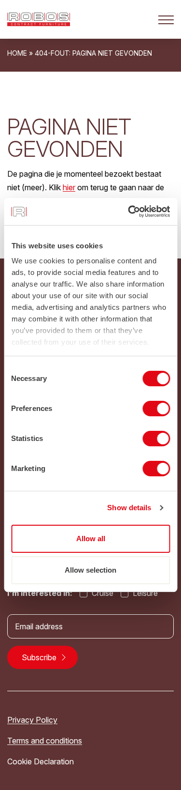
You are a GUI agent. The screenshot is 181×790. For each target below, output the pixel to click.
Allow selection (90, 570)
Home (17, 53)
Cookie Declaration (40, 761)
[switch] (156, 408)
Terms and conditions (44, 740)
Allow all (90, 538)
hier (69, 187)
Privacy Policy (32, 720)
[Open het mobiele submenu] (166, 19)
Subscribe (40, 657)
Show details (129, 507)
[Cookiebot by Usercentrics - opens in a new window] (129, 211)
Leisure (144, 593)
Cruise (101, 593)
